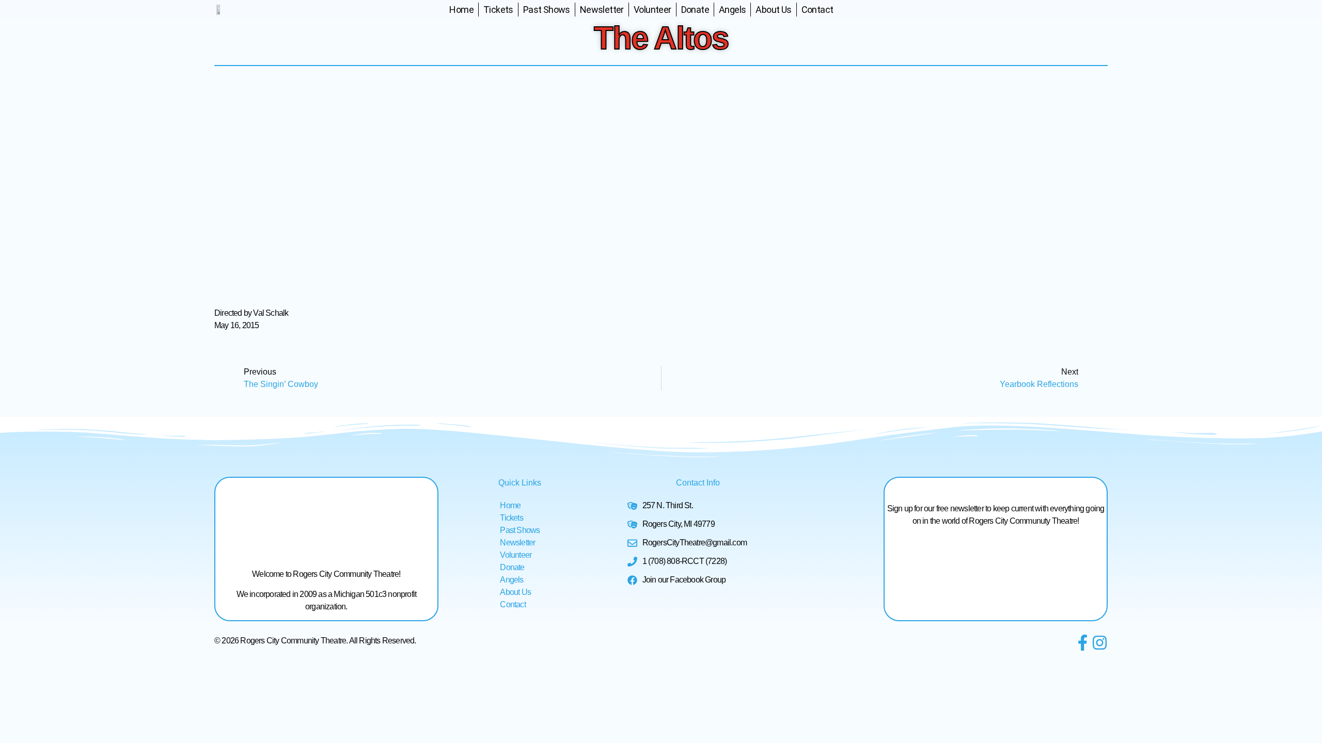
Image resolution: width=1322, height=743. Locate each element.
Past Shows (546, 9)
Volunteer (652, 9)
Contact (817, 9)
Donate (695, 9)
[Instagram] (1100, 643)
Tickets (498, 9)
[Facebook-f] (1083, 643)
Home (461, 9)
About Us (773, 9)
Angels (732, 9)
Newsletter (602, 9)
